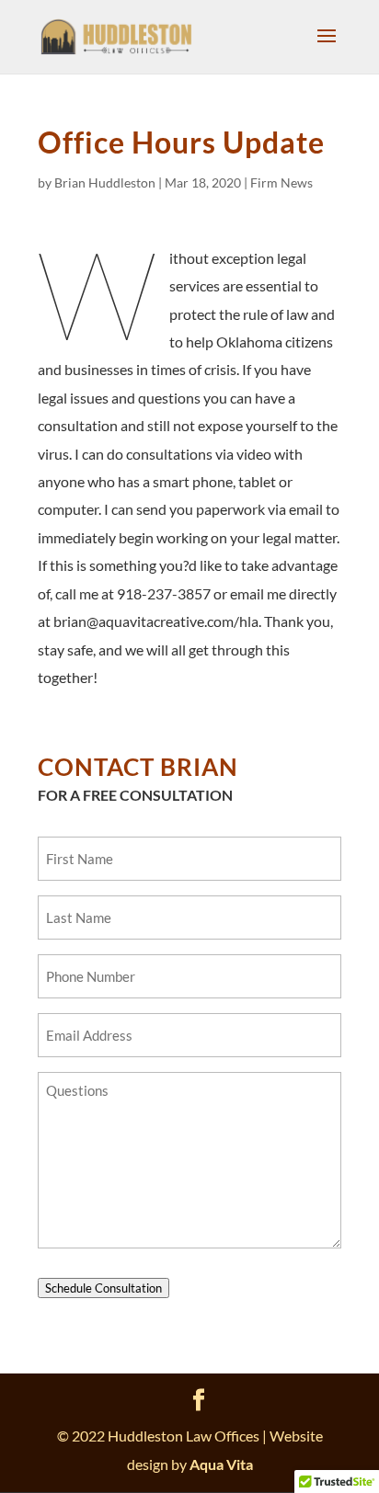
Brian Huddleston (104, 182)
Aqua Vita (221, 1464)
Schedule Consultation (103, 1288)
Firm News (281, 182)
